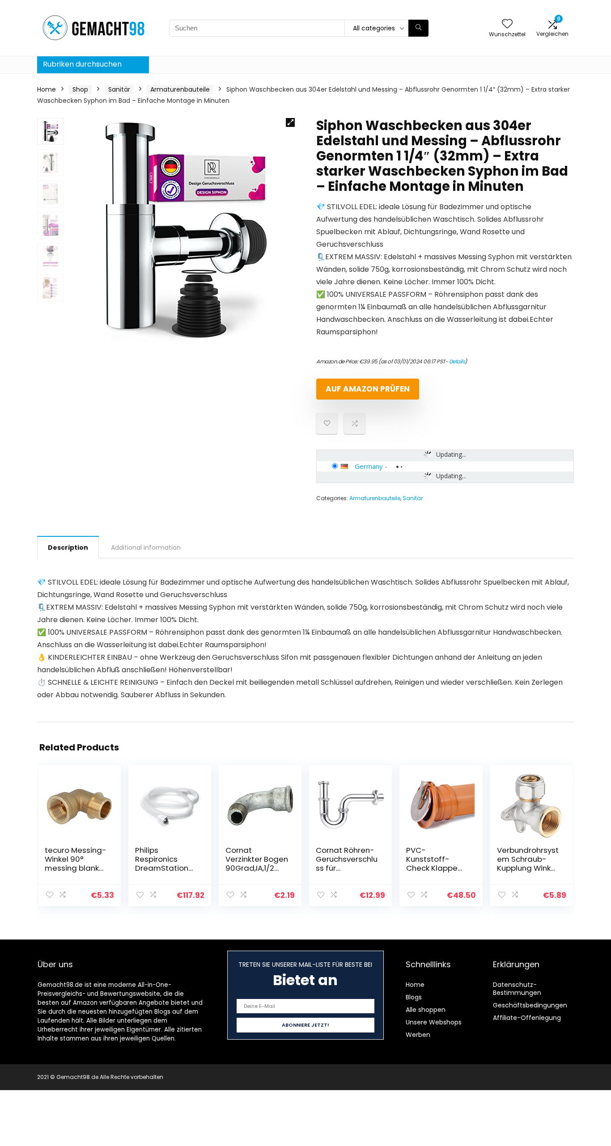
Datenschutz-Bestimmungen (517, 988)
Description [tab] (68, 547)
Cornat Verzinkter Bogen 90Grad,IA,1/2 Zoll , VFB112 (256, 863)
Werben (418, 1034)
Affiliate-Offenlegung (527, 1017)
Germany (369, 466)
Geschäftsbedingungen (530, 1005)
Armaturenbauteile (180, 89)
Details (457, 361)
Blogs (414, 997)
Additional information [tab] (146, 547)
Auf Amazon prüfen (368, 388)
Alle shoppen (426, 1009)
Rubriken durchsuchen (82, 64)
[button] (290, 122)
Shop (80, 89)
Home (46, 89)
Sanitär (119, 89)
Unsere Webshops (434, 1022)
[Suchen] (418, 28)
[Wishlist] (507, 24)
